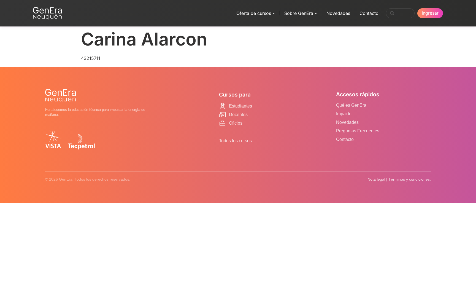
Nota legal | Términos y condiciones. (399, 179)
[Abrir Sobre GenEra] (316, 13)
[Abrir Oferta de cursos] (273, 13)
